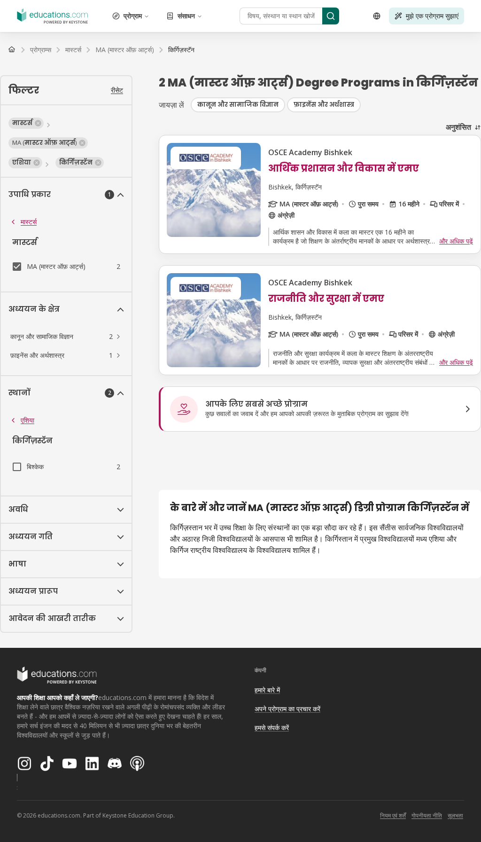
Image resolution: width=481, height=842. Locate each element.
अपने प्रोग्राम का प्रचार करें (287, 708)
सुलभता (455, 815)
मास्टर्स (29, 221)
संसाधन (186, 15)
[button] (26, 123)
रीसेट (117, 90)
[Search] (330, 16)
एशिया (27, 420)
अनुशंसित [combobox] (458, 127)
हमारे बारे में (267, 689)
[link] (181, 50)
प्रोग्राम (133, 15)
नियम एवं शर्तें (393, 815)
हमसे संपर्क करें (272, 727)
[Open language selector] (376, 16)
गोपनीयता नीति (426, 815)
